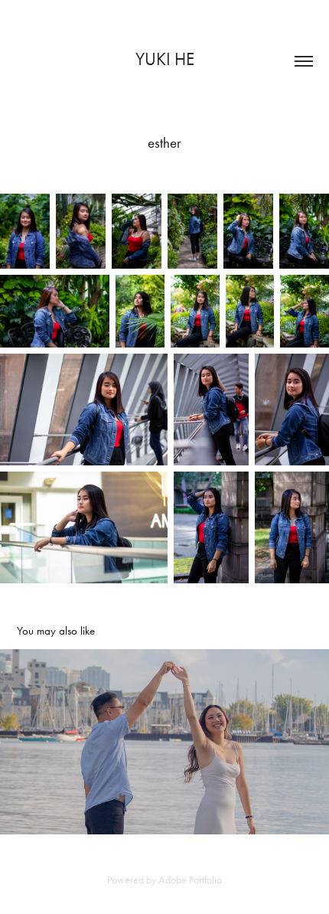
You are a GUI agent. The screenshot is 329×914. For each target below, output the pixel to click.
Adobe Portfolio (190, 879)
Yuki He (164, 59)
